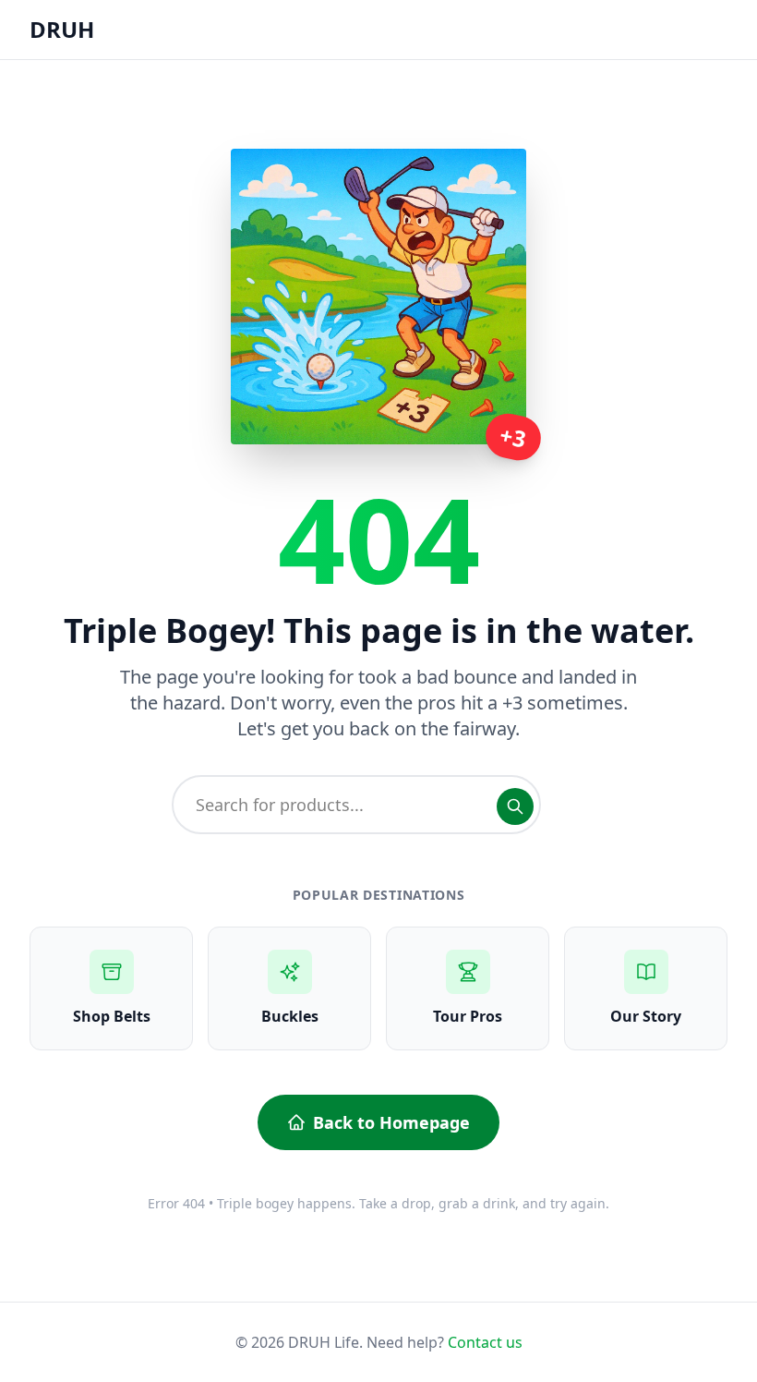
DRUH (62, 29)
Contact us (485, 1342)
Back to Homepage (391, 1122)
